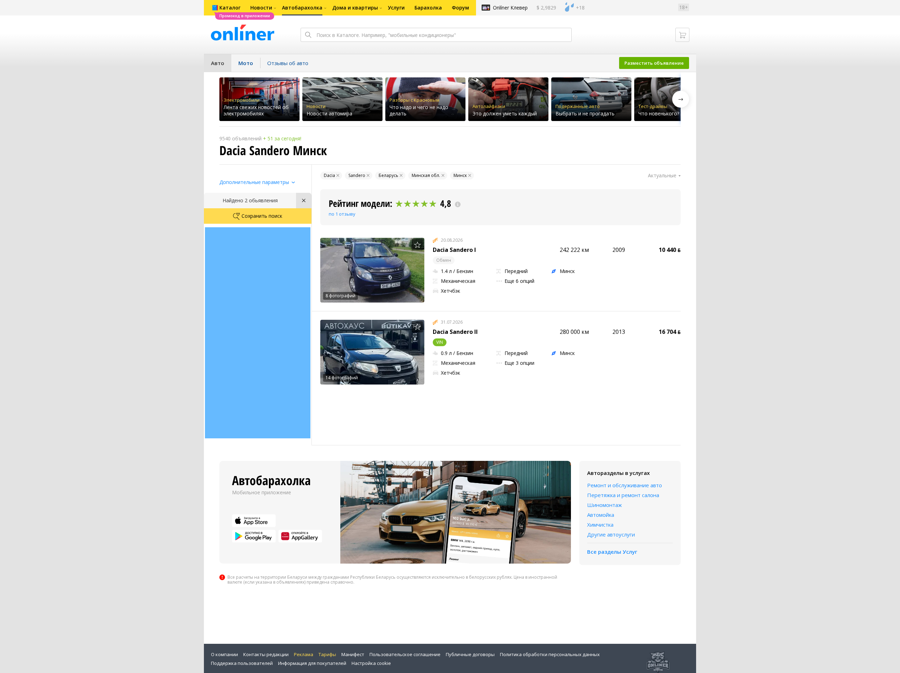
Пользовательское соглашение (405, 654)
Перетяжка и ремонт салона (623, 495)
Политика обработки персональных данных (550, 654)
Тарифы (327, 654)
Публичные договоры (470, 654)
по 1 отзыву (342, 214)
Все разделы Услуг (612, 551)
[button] (680, 99)
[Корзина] (682, 35)
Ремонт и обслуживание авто (624, 485)
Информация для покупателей (312, 663)
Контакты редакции (266, 654)
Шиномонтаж (604, 504)
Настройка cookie (371, 663)
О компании (224, 654)
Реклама (303, 654)
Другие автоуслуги (611, 534)
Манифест (352, 654)
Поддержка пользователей (242, 663)
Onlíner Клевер (510, 7)
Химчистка (600, 524)
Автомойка (600, 514)
